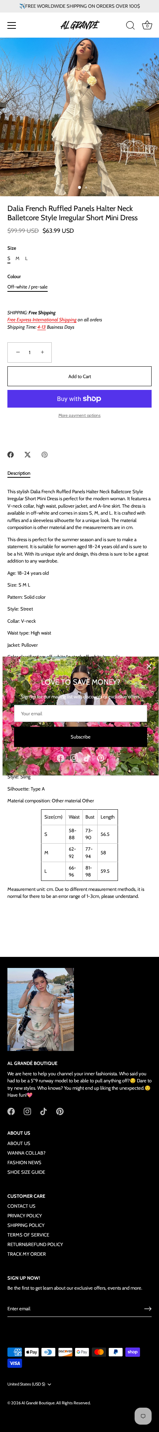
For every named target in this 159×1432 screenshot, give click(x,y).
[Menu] (12, 25)
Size (11, 248)
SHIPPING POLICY (25, 1225)
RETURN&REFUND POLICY (35, 1244)
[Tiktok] (87, 757)
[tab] (22, 473)
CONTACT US (21, 1206)
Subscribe (81, 737)
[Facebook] (60, 757)
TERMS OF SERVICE (28, 1235)
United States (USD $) (26, 1384)
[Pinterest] (100, 757)
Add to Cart (79, 376)
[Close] (149, 666)
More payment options (79, 415)
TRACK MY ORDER (26, 1254)
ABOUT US (18, 1143)
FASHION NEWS (24, 1162)
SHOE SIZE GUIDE (26, 1172)
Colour (14, 276)
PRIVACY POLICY (24, 1215)
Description (18, 473)
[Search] (130, 26)
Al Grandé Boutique (38, 1402)
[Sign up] (148, 1308)
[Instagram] (74, 757)
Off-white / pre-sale (27, 287)
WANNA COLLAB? (26, 1153)
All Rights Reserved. (73, 1402)
